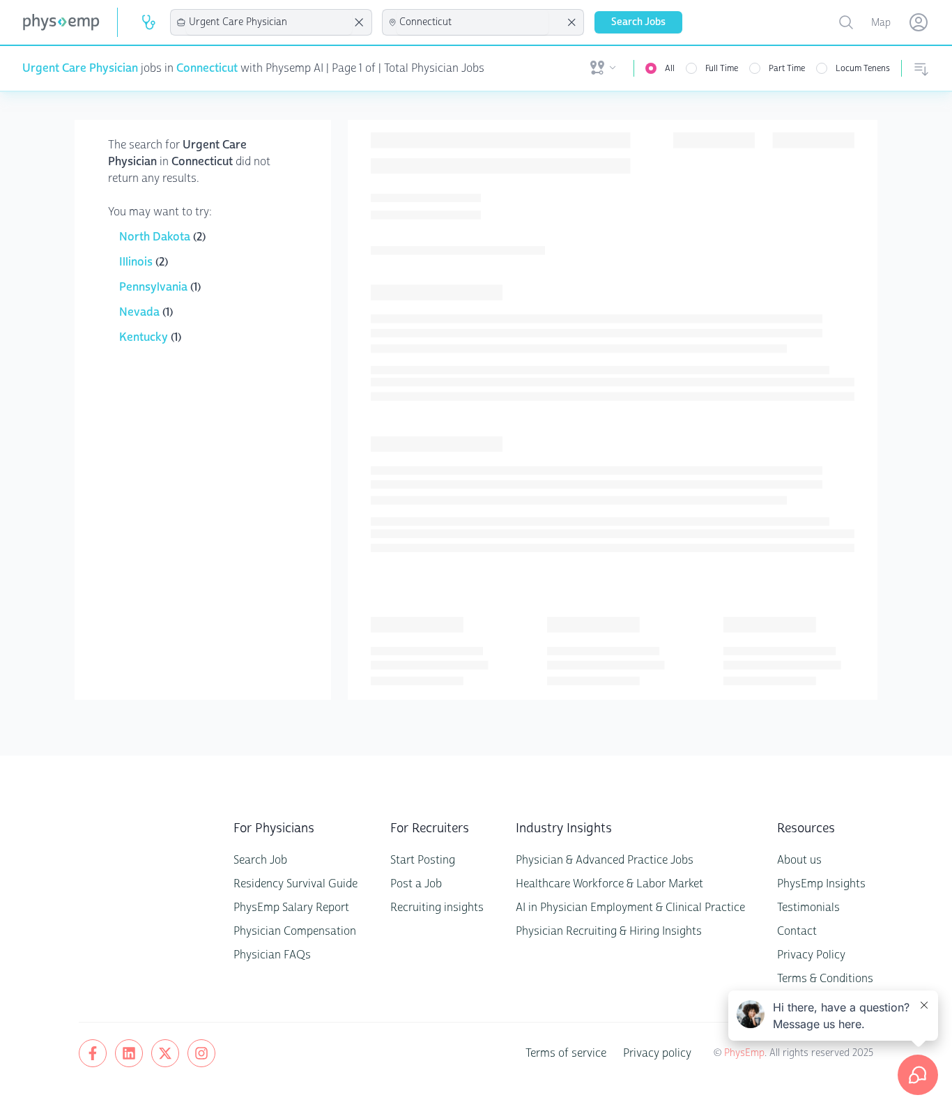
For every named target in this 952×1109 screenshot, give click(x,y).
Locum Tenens (863, 68)
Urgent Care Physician (80, 68)
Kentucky (145, 337)
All (670, 68)
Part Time (787, 68)
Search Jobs (638, 22)
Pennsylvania (154, 287)
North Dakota (156, 236)
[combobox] (269, 22)
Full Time (721, 68)
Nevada (140, 312)
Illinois (137, 261)
